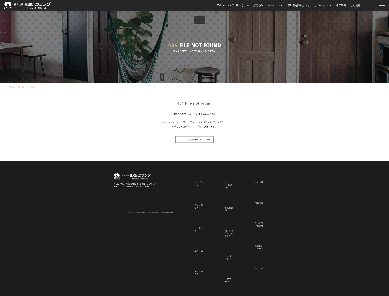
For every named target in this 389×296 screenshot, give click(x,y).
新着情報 (259, 202)
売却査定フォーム (259, 247)
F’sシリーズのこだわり (229, 185)
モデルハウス (275, 5)
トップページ (198, 183)
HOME (11, 87)
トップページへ (193, 139)
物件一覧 (198, 251)
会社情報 (355, 5)
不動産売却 (229, 208)
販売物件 (258, 5)
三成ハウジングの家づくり (231, 5)
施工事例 (341, 5)
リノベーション (322, 5)
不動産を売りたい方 (298, 5)
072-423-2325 (125, 187)
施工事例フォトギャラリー (229, 233)
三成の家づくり (198, 206)
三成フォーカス (229, 280)
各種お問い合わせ (259, 224)
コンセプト (198, 229)
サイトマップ (259, 270)
